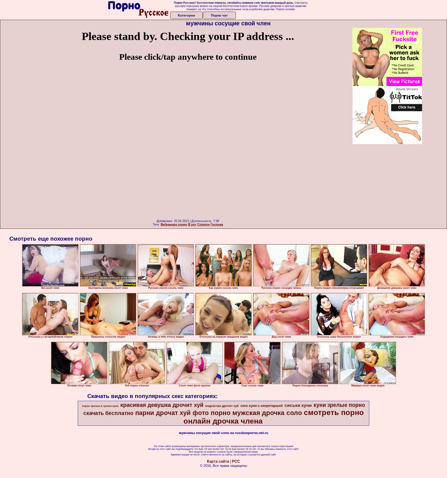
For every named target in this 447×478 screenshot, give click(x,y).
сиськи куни (298, 405)
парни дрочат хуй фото (172, 412)
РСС (236, 461)
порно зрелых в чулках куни (100, 406)
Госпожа (217, 224)
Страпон (203, 224)
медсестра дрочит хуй (222, 406)
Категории (186, 15)
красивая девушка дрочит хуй (161, 405)
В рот (192, 224)
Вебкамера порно (174, 224)
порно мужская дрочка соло (256, 412)
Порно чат (219, 15)
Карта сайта (218, 461)
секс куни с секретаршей (261, 406)
